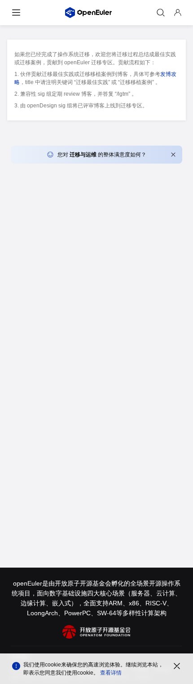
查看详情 (111, 673)
